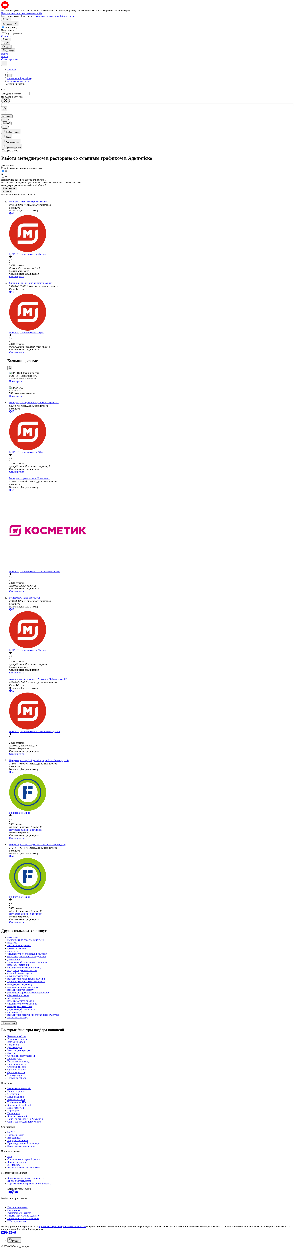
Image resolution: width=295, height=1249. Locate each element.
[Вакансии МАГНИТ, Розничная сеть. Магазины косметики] (150, 531)
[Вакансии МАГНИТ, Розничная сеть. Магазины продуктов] (150, 711)
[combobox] (15, 93)
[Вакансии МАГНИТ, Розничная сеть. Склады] (150, 234)
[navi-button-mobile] (4, 63)
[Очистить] (5, 100)
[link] (6, 47)
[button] (4, 53)
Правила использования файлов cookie (54, 16)
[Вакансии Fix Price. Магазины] (150, 792)
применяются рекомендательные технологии (62, 1226)
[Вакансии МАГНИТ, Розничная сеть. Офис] (150, 312)
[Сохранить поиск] (4, 108)
